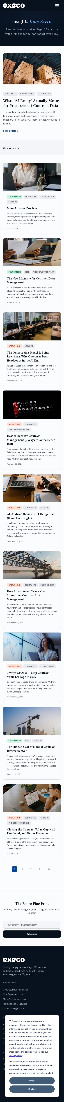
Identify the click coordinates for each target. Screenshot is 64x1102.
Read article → (10, 130)
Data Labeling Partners (14, 1008)
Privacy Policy (15, 1055)
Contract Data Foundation (15, 989)
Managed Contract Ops (14, 999)
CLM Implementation (13, 994)
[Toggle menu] (57, 5)
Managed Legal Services (15, 1003)
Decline (32, 1089)
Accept (32, 1080)
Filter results (9, 148)
